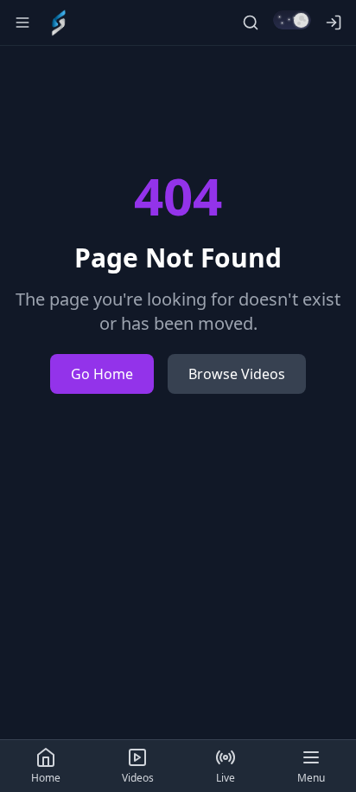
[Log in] (333, 22)
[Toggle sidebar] (22, 22)
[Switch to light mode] (292, 19)
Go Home (102, 373)
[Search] (250, 22)
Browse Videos (236, 373)
